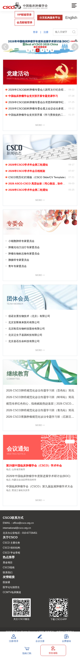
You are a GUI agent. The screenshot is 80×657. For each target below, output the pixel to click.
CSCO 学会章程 (11, 552)
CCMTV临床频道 (12, 592)
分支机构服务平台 (49, 17)
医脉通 (6, 582)
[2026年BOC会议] (40, 46)
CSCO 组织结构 (11, 547)
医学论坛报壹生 (11, 587)
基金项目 (7, 562)
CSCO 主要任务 (11, 542)
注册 (46, 32)
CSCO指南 (9, 567)
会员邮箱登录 (24, 22)
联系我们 (7, 572)
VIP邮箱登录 (24, 14)
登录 (35, 32)
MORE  (40, 125)
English (71, 18)
